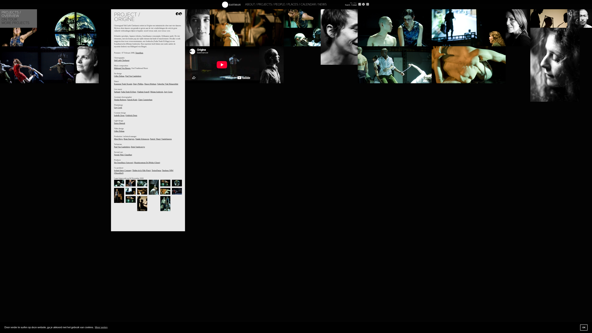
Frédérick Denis (131, 115)
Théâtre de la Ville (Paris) (141, 170)
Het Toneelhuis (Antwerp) (123, 163)
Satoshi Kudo (132, 100)
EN (355, 3)
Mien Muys (118, 139)
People (279, 4)
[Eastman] (231, 5)
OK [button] (584, 327)
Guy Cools (118, 108)
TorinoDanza (156, 170)
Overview (10, 16)
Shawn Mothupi (150, 84)
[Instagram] (367, 4)
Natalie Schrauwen (142, 139)
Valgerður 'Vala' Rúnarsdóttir (167, 84)
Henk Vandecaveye (138, 147)
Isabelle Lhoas (119, 115)
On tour (9, 19)
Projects (264, 4)
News (322, 4)
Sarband (117, 92)
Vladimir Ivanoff (143, 92)
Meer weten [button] (101, 327)
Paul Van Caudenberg (133, 76)
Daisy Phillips (138, 84)
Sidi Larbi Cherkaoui (121, 60)
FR (351, 3)
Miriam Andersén (156, 92)
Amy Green (168, 92)
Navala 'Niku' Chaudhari (123, 155)
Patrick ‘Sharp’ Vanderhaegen (161, 139)
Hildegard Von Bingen (122, 68)
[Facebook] (359, 4)
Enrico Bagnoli (119, 123)
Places (293, 4)
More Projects (15, 23)
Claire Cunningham (145, 100)
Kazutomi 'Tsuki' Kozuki (123, 84)
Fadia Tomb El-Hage (128, 92)
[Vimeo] (363, 4)
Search (347, 5)
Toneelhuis (139, 53)
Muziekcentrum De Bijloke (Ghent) (147, 163)
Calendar (308, 4)
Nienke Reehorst (120, 100)
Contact (354, 5)
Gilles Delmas (119, 76)
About (250, 4)
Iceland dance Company (122, 170)
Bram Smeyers (129, 139)
